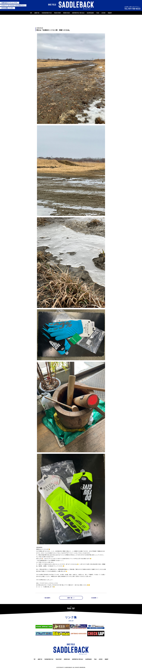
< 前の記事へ (47, 597)
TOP (31, 13)
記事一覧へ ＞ (71, 597)
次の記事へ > (94, 597)
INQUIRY (110, 13)
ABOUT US (36, 13)
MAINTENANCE (90, 13)
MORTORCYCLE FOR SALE (78, 13)
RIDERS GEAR (66, 13)
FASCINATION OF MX (47, 13)
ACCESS (103, 13)
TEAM (97, 13)
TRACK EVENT (57, 13)
